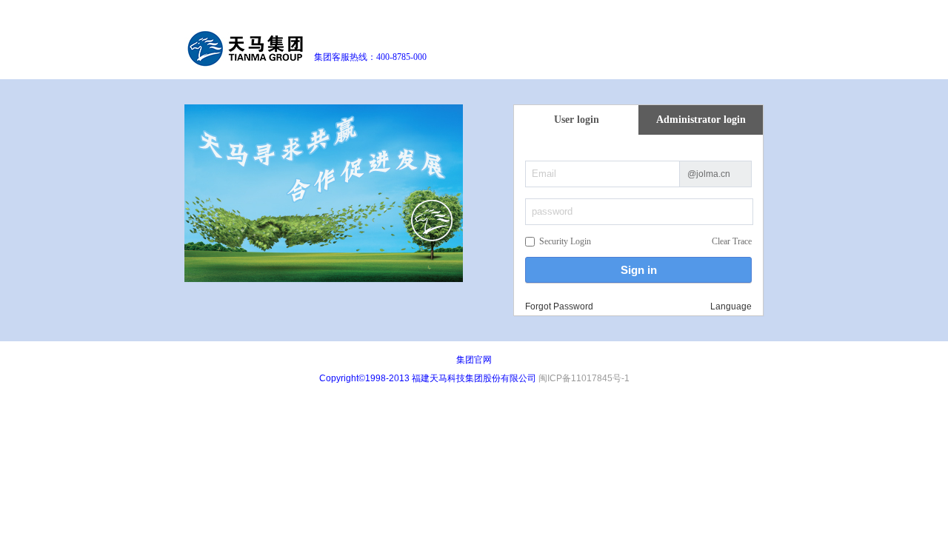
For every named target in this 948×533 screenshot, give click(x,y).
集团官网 (474, 360)
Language (731, 306)
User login (576, 119)
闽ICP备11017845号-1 (584, 378)
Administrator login (701, 119)
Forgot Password (559, 306)
